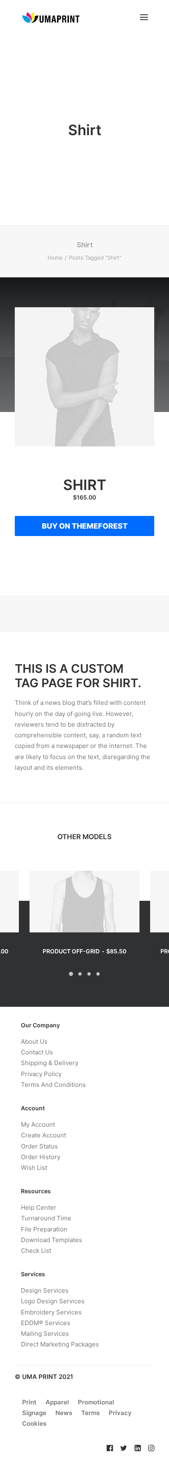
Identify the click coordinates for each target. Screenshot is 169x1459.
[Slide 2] (79, 974)
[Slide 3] (89, 974)
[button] (144, 17)
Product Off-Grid (84, 951)
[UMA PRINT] (50, 17)
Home (55, 257)
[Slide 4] (98, 974)
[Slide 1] (70, 974)
